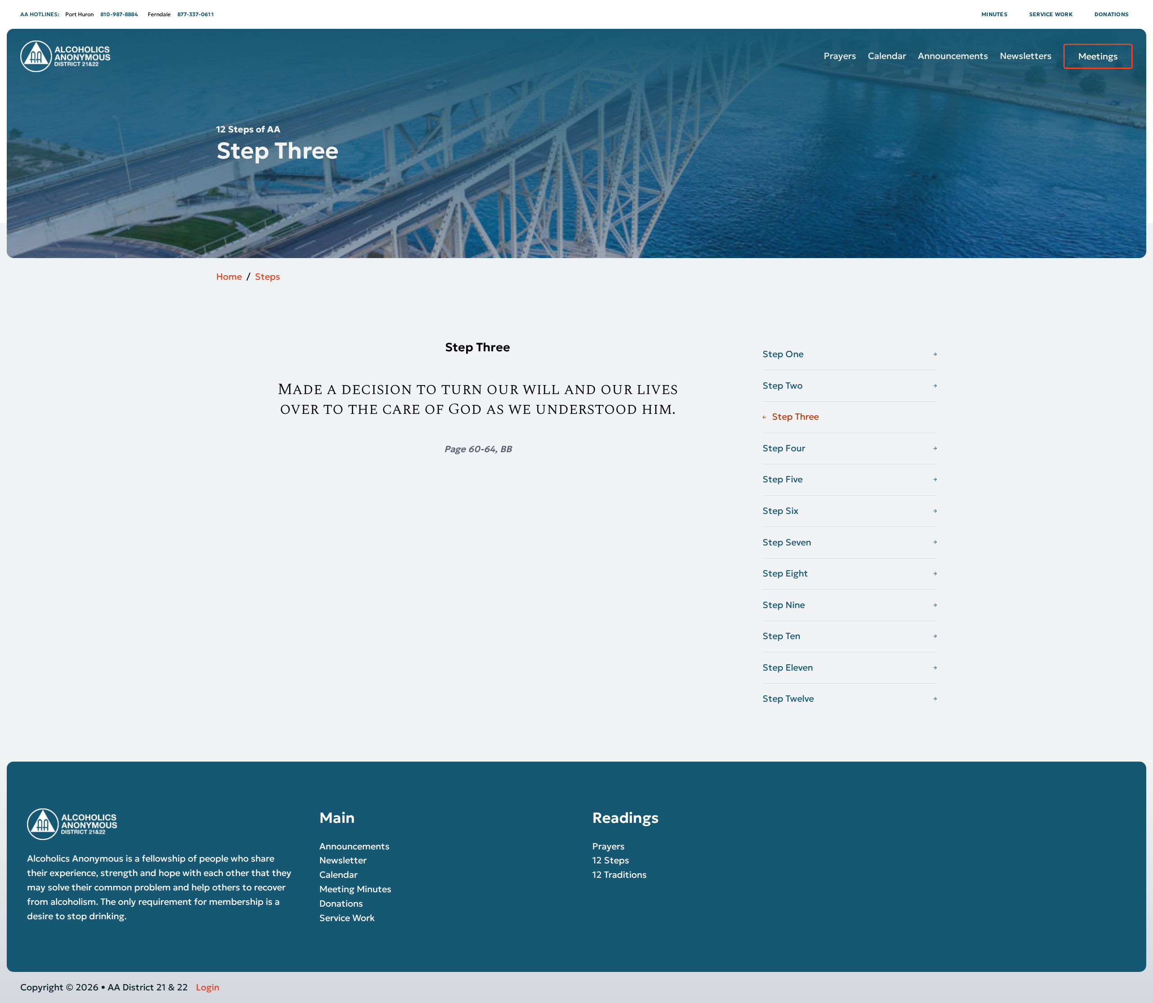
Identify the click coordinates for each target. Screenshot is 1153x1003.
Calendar (887, 56)
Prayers (840, 56)
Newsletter (343, 860)
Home (229, 276)
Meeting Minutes (355, 889)
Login (207, 987)
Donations (1111, 14)
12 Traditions (619, 874)
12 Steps (610, 860)
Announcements (953, 56)
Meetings (1098, 56)
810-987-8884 (119, 14)
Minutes (994, 14)
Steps (267, 276)
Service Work (1051, 14)
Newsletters (1026, 56)
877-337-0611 (195, 14)
